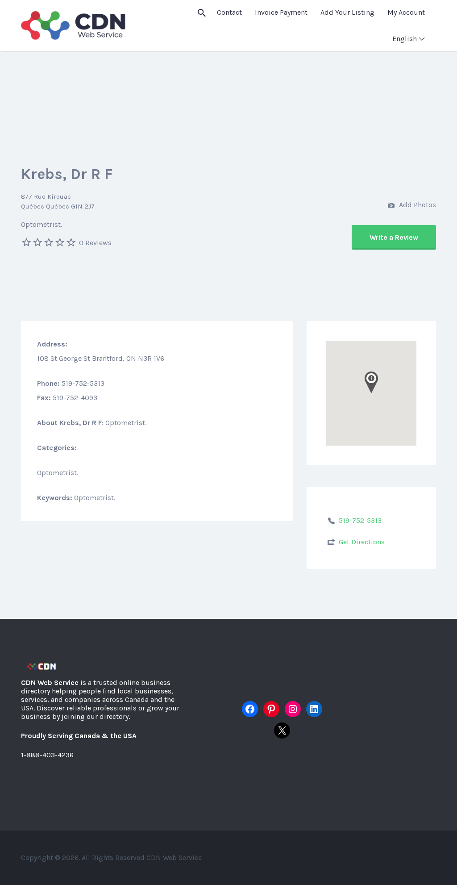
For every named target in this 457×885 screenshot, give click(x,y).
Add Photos (416, 204)
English (404, 38)
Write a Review (394, 237)
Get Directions (362, 542)
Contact (229, 12)
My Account (406, 12)
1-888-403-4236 (47, 755)
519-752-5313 (360, 520)
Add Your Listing (347, 12)
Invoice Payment (281, 12)
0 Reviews (95, 242)
